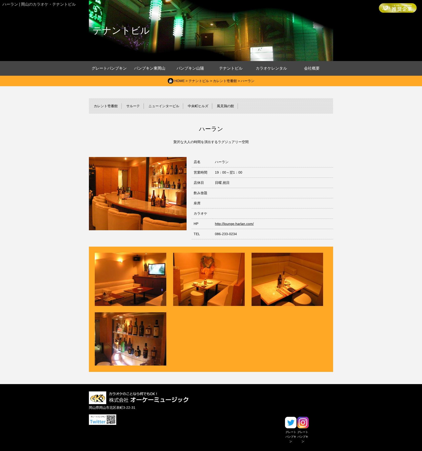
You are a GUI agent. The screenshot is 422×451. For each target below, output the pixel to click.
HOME (179, 81)
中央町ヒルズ (198, 106)
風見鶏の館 (225, 106)
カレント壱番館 (225, 81)
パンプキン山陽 (190, 68)
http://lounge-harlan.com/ (234, 224)
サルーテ (133, 106)
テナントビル (231, 68)
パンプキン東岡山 (149, 68)
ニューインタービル (163, 106)
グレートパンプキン (109, 68)
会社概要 (312, 68)
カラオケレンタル (271, 68)
